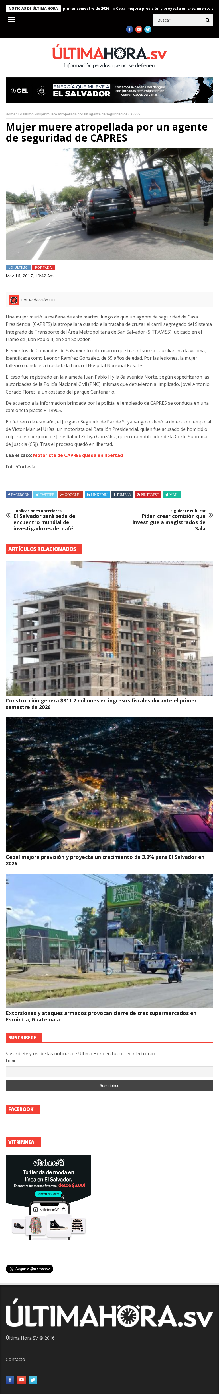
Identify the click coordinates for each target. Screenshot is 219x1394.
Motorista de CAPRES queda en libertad (78, 455)
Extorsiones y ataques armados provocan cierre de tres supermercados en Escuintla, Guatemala (101, 1016)
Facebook (20, 495)
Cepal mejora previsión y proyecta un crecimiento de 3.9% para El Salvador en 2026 (105, 860)
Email (11, 1060)
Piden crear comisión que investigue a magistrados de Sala (169, 520)
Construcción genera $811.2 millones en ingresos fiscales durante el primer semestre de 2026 (101, 703)
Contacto (15, 1359)
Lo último (26, 114)
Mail (173, 495)
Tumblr (124, 495)
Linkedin (99, 495)
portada (43, 267)
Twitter (47, 495)
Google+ (73, 495)
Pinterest (150, 495)
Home (10, 114)
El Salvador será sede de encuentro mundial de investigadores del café (44, 520)
